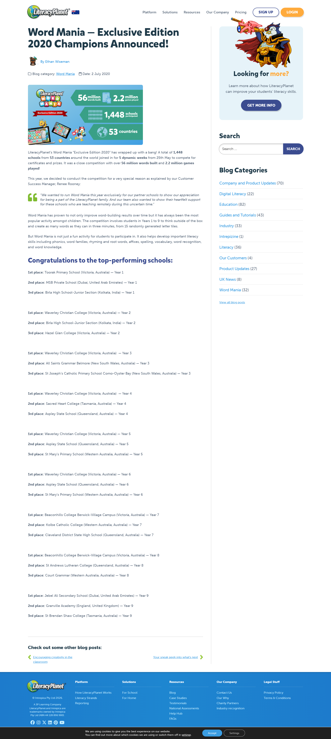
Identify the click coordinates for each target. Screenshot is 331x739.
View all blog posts (232, 302)
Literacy (226, 247)
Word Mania (65, 74)
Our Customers (233, 257)
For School (129, 692)
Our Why (223, 698)
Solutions (170, 12)
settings (186, 735)
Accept (212, 733)
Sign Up (266, 12)
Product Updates (234, 268)
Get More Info (261, 105)
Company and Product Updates (247, 182)
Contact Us (224, 692)
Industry (226, 225)
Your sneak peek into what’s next (175, 657)
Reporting (82, 703)
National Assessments (184, 708)
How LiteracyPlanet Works (93, 692)
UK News (227, 279)
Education (228, 204)
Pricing (241, 12)
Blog (172, 692)
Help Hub (175, 713)
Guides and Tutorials (237, 214)
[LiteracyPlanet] (48, 12)
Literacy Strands (86, 698)
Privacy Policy (273, 692)
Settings (234, 733)
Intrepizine (228, 236)
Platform (149, 12)
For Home (129, 698)
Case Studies (178, 698)
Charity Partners (228, 703)
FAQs (172, 718)
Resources (192, 12)
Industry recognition (230, 708)
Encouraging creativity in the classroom (52, 659)
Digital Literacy (232, 193)
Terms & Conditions (277, 698)
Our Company (217, 12)
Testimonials (178, 703)
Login (292, 12)
